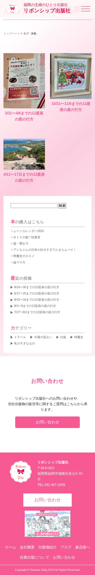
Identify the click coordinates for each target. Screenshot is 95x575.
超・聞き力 (20, 243)
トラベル (20, 337)
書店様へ (82, 547)
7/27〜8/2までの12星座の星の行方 (37, 312)
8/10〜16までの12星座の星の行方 (36, 299)
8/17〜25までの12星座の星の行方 (36, 293)
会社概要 (27, 547)
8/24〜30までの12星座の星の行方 (36, 287)
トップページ (11, 33)
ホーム (10, 547)
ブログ (65, 547)
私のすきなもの (24, 343)
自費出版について (34, 557)
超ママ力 (19, 262)
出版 (63, 337)
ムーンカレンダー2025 (28, 231)
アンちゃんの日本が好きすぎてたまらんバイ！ (44, 249)
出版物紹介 (47, 547)
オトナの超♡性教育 (26, 237)
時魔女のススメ (23, 256)
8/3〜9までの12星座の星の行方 (35, 306)
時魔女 (78, 337)
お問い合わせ (47, 422)
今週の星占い (43, 337)
